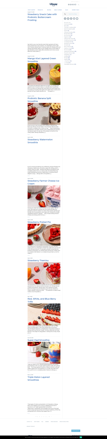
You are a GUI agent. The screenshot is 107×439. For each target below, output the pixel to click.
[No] (105, 437)
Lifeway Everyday (68, 32)
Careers (47, 421)
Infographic (67, 54)
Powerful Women (68, 53)
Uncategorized (68, 41)
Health (65, 59)
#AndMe (66, 45)
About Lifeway (58, 9)
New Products (67, 46)
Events (65, 30)
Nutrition (67, 61)
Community (67, 24)
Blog (66, 9)
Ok (80, 437)
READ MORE (29, 53)
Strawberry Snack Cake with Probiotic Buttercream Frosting (42, 17)
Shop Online (36, 421)
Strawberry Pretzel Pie (39, 222)
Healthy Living (67, 48)
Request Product (31, 426)
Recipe (66, 57)
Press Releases (54, 421)
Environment (67, 35)
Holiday (66, 56)
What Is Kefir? (31, 9)
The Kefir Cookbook (69, 27)
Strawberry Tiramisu (38, 260)
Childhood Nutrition (69, 40)
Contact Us (29, 421)
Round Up (66, 49)
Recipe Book (67, 33)
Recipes (49, 9)
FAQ (42, 421)
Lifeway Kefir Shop (68, 38)
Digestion (66, 37)
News (65, 25)
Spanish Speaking (68, 29)
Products (40, 9)
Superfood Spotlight (69, 51)
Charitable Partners (69, 64)
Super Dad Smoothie (39, 340)
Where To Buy (75, 9)
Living (66, 62)
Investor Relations (64, 421)
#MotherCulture (68, 43)
